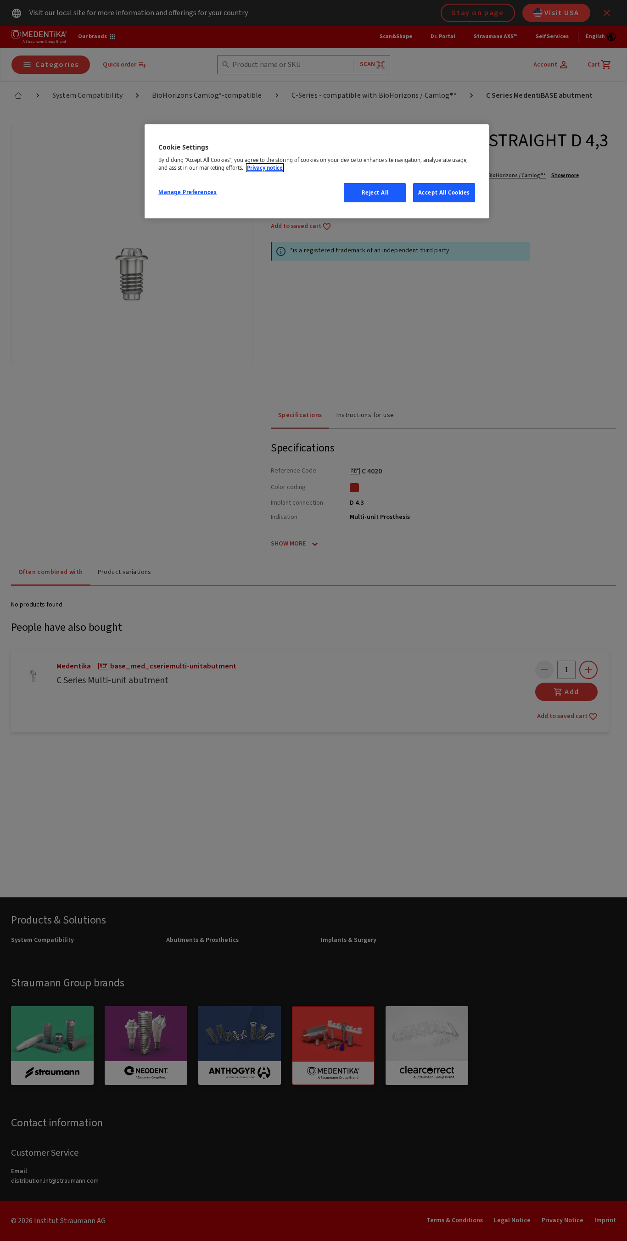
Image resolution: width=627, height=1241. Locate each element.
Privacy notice (265, 167)
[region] (317, 171)
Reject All (375, 192)
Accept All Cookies (444, 192)
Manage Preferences (187, 192)
